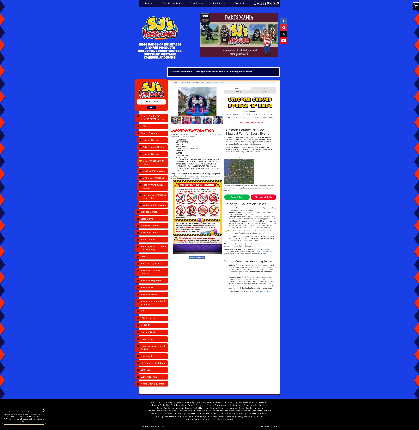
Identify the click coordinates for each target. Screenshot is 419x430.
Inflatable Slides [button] (149, 294)
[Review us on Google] (283, 27)
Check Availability (263, 197)
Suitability (238, 92)
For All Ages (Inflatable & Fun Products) (153, 248)
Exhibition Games (149, 232)
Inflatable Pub (148, 287)
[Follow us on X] (283, 34)
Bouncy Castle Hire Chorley (201, 405)
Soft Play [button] (145, 370)
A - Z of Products (159, 402)
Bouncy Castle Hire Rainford (257, 411)
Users (264, 92)
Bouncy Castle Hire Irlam (255, 405)
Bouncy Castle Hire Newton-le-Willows (197, 411)
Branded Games (149, 212)
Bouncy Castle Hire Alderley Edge (184, 402)
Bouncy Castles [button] (149, 133)
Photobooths (147, 356)
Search (151, 107)
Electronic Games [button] (150, 225)
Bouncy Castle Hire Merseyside (163, 411)
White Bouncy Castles (154, 205)
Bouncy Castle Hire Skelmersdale (194, 413)
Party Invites (257, 416)
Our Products (170, 3)
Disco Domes (148, 219)
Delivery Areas (224, 416)
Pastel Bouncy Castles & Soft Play (154, 196)
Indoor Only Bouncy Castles (153, 186)
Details (237, 88)
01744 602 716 (268, 3)
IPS (142, 311)
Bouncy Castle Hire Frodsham (229, 405)
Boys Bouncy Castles (154, 171)
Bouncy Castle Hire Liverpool (223, 408)
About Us (196, 3)
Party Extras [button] (147, 339)
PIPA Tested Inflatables (153, 363)
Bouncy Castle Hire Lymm (251, 408)
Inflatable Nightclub (151, 263)
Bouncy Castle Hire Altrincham (215, 402)
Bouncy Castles (151, 140)
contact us (258, 188)
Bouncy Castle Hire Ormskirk (229, 411)
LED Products (148, 318)
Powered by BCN (269, 426)
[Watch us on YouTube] (283, 40)
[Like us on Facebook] (283, 21)
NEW (143, 126)
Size (263, 88)
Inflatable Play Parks (151, 280)
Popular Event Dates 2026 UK (200, 419)
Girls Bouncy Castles (153, 178)
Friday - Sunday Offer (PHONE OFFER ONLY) (152, 118)
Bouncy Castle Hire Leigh (197, 408)
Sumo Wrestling (149, 377)
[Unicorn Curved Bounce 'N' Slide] (197, 101)
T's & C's (218, 3)
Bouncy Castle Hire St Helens (224, 413)
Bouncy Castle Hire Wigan (195, 416)
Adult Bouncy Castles (154, 147)
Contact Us (241, 3)
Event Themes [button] (148, 239)
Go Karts (145, 256)
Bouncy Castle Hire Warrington (253, 413)
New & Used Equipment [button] (153, 383)
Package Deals (148, 332)
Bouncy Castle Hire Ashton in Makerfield (249, 402)
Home (149, 3)
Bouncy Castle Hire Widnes (169, 416)
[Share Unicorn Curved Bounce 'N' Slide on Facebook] (197, 257)
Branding (212, 416)
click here (9, 414)
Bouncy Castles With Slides (153, 162)
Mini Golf (145, 325)
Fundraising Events (241, 416)
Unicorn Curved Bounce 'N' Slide (212, 82)
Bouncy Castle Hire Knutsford (170, 408)
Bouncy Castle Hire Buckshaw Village (169, 405)
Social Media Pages (224, 419)
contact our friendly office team (260, 291)
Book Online (237, 197)
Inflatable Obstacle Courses (150, 272)
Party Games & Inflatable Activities (153, 347)
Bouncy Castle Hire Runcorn (164, 413)
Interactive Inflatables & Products (153, 303)
